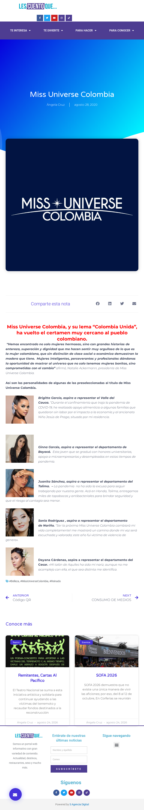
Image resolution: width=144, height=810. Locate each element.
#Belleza (14, 581)
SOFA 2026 (106, 675)
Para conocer (119, 30)
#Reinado (55, 581)
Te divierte (51, 30)
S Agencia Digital (79, 804)
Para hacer (84, 30)
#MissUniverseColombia (34, 581)
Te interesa (18, 30)
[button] (15, 794)
